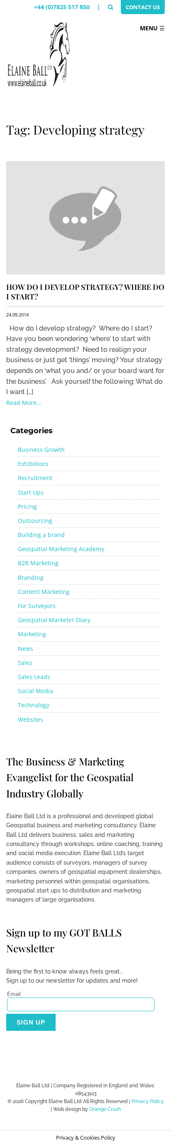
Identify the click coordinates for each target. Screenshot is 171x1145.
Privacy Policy (148, 1101)
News (25, 648)
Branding (31, 577)
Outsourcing (35, 521)
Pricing (27, 506)
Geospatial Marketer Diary (54, 620)
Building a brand (41, 535)
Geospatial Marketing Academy (61, 549)
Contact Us (143, 7)
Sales (25, 663)
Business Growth (41, 450)
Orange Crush (105, 1109)
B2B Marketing (38, 563)
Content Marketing (44, 592)
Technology (33, 705)
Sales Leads (34, 677)
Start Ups (31, 492)
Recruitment (35, 478)
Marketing (32, 634)
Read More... (24, 403)
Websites (30, 719)
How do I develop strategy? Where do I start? (85, 292)
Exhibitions (33, 464)
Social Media (35, 691)
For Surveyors (37, 606)
